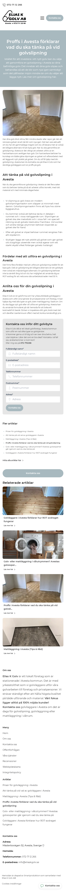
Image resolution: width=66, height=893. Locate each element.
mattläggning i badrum (47, 302)
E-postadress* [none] (12, 360)
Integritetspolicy (12, 772)
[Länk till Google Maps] (43, 845)
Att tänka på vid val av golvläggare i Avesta (26, 790)
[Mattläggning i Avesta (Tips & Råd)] (33, 632)
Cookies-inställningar (11, 884)
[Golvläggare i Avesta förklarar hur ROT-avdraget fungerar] (33, 501)
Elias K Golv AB (9, 878)
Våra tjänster (10, 755)
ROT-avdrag (8, 276)
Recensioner (10, 761)
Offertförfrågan (11, 750)
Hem (5, 733)
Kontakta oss (14, 408)
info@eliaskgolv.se (29, 862)
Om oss (7, 738)
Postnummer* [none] (12, 383)
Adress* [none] (9, 395)
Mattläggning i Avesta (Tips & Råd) (23, 649)
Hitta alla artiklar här (12, 460)
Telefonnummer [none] (13, 372)
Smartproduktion (32, 875)
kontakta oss (34, 162)
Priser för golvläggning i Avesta (20, 785)
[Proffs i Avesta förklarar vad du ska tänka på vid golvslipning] (33, 588)
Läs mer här (8, 526)
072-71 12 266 (29, 856)
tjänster (25, 299)
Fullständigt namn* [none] (15, 349)
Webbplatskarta (11, 766)
